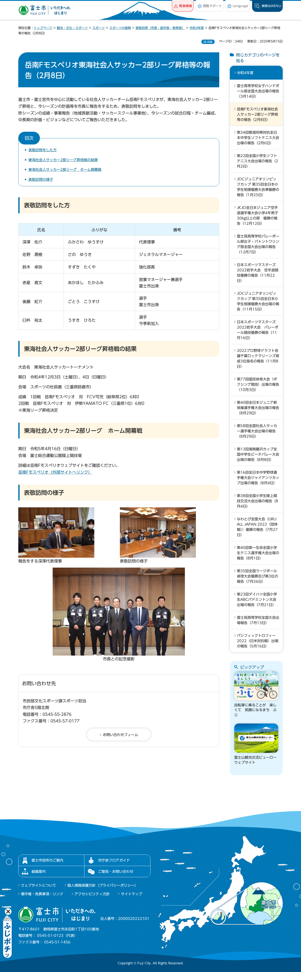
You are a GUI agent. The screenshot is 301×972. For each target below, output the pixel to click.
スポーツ (98, 27)
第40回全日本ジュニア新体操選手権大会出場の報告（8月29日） (258, 408)
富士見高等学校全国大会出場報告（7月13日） (258, 620)
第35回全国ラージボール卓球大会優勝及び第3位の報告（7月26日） (257, 576)
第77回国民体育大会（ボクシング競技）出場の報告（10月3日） (258, 384)
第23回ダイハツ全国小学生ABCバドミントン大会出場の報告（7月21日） (257, 599)
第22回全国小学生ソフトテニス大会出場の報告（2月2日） (257, 161)
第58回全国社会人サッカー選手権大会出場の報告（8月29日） (257, 431)
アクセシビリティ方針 (92, 894)
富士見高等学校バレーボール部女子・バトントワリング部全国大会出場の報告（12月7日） (258, 244)
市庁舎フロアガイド (114, 860)
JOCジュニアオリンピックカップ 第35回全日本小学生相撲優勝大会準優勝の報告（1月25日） (258, 187)
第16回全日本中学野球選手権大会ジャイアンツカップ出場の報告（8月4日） (258, 478)
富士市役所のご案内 (47, 860)
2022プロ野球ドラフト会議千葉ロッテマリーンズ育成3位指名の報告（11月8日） (258, 358)
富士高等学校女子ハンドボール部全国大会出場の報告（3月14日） (258, 91)
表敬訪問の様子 (40, 179)
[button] (183, 6)
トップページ (43, 27)
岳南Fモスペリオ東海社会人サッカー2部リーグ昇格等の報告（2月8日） (257, 114)
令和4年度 (197, 27)
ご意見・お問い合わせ (115, 871)
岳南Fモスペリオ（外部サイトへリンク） (55, 472)
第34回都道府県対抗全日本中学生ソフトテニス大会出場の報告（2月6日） (258, 138)
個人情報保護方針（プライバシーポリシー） (102, 885)
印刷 (209, 41)
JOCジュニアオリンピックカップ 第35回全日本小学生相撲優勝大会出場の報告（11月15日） (258, 301)
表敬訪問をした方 (42, 150)
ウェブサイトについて (38, 885)
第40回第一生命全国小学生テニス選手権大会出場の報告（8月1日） (258, 553)
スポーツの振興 (120, 27)
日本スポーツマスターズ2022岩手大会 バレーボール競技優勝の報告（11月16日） (257, 330)
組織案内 (39, 871)
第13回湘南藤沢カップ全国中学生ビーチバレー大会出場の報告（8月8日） (258, 454)
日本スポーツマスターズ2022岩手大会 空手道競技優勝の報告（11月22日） (257, 272)
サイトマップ (131, 894)
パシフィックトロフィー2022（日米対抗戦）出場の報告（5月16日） (257, 641)
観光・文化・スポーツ (72, 27)
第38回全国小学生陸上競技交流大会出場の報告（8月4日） (257, 501)
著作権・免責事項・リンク (42, 894)
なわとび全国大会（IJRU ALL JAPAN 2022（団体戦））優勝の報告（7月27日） (257, 527)
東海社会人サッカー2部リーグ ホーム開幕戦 (64, 169)
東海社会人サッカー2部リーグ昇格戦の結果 (63, 160)
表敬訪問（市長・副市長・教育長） (160, 27)
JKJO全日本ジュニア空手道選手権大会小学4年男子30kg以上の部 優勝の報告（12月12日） (257, 215)
